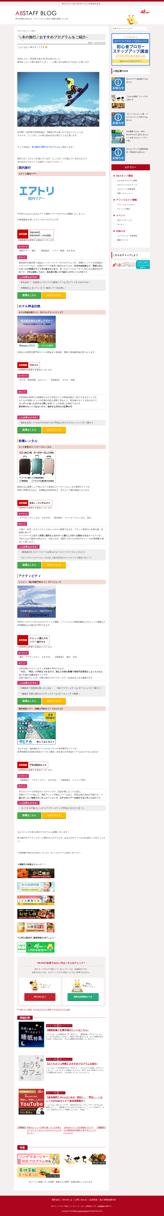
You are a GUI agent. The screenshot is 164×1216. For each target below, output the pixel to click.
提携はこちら (29, 295)
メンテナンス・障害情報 (127, 236)
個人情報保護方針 (108, 1200)
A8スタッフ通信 (26, 1010)
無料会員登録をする (83, 997)
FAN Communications (80, 1211)
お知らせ (120, 231)
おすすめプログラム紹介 (61, 1010)
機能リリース (122, 240)
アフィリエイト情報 (126, 200)
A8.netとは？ (40, 997)
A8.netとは (67, 1200)
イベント (120, 215)
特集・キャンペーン (125, 193)
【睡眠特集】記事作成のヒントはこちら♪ (67, 1030)
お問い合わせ (81, 1200)
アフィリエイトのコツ (126, 205)
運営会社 (56, 1200)
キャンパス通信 (123, 209)
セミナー (120, 224)
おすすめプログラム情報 (42, 1010)
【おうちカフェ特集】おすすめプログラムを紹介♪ (72, 1063)
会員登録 (93, 1200)
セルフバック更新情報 (126, 189)
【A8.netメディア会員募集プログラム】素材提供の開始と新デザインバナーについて (79, 1130)
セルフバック (54, 295)
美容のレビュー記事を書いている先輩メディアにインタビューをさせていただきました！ (44, 1130)
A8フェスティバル (124, 220)
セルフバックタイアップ (127, 185)
